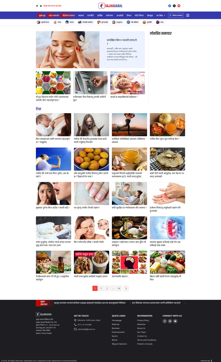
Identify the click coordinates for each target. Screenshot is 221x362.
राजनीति (90, 15)
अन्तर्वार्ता (119, 15)
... (113, 288)
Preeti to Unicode (144, 344)
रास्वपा (72, 22)
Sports (115, 336)
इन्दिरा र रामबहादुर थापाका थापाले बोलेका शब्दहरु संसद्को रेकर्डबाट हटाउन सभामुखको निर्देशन (67, 303)
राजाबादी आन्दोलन (87, 22)
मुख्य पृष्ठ (42, 15)
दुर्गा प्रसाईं (105, 22)
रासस (59, 22)
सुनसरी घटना (45, 22)
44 (119, 288)
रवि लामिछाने (134, 22)
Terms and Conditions (146, 340)
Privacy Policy (143, 320)
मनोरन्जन (109, 15)
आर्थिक (100, 15)
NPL (162, 22)
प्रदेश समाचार (54, 15)
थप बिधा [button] (159, 15)
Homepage (117, 320)
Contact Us (142, 336)
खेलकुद (150, 15)
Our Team (141, 332)
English (119, 22)
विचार (129, 15)
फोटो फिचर (139, 15)
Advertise (141, 324)
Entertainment (118, 332)
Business (116, 328)
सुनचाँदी (149, 22)
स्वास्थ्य (81, 15)
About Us (141, 328)
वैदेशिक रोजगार (69, 15)
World (114, 340)
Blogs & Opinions (119, 344)
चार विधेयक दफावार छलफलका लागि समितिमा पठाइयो (139, 303)
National (115, 324)
